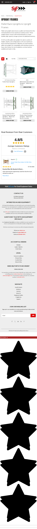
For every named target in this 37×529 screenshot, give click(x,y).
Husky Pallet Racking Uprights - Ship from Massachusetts (9, 116)
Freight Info (18, 297)
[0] (32, 2)
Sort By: (14, 58)
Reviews (4, 337)
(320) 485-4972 (8, 2)
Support (18, 299)
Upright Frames (18, 15)
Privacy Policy (18, 258)
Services (19, 291)
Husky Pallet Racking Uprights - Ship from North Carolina (26, 116)
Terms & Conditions (18, 256)
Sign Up (29, 2)
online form (22, 230)
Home (2, 15)
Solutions (18, 289)
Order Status (18, 249)
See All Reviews (18, 151)
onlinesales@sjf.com (7, 275)
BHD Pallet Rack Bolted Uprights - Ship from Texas (27, 83)
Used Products (18, 287)
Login (23, 2)
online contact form (18, 274)
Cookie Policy (18, 260)
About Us (18, 293)
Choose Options (10, 91)
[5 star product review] (10, 87)
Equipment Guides (18, 295)
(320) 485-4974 (21, 234)
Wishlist (18, 245)
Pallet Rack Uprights (9, 81)
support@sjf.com (22, 232)
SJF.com (11, 186)
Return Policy (18, 262)
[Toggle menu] (2, 3)
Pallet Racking (9, 15)
